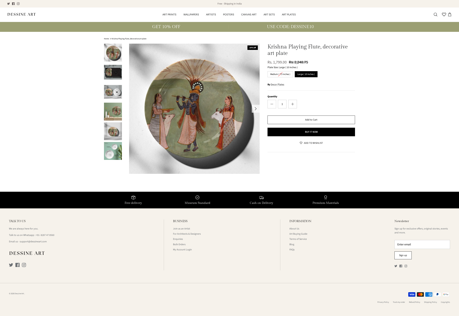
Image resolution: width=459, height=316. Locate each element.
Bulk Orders (179, 244)
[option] (194, 109)
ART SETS (269, 14)
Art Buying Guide (298, 234)
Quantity (272, 96)
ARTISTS (211, 14)
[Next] (256, 109)
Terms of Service (298, 239)
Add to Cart (311, 120)
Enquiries (178, 239)
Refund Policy (414, 302)
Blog (291, 244)
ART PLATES (289, 14)
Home (106, 38)
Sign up (403, 255)
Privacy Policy (383, 302)
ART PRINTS (169, 14)
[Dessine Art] (21, 14)
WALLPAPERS (191, 14)
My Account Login (182, 249)
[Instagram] (18, 3)
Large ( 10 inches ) (306, 73)
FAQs (292, 249)
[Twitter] (8, 3)
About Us (294, 229)
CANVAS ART (249, 14)
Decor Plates (277, 84)
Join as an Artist (181, 229)
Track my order (399, 302)
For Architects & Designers (187, 234)
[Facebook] (13, 3)
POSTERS (228, 14)
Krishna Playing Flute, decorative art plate (129, 38)
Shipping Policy (430, 302)
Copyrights (445, 302)
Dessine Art (19, 293)
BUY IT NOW (311, 132)
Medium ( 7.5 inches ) (280, 73)
